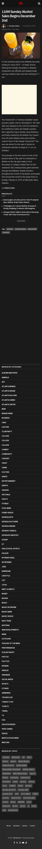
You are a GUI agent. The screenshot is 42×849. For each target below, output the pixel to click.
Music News (7, 612)
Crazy (4, 463)
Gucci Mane (25, 794)
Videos (5, 733)
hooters (6, 798)
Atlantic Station (28, 769)
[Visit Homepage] (21, 3)
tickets (5, 706)
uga (4, 810)
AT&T (29, 757)
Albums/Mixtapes (9, 373)
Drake (15, 781)
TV (3, 715)
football (12, 785)
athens (5, 761)
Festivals (6, 495)
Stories (5, 688)
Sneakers (6, 675)
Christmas (6, 781)
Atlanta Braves (9, 386)
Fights (5, 499)
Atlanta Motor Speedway (11, 769)
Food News (6, 508)
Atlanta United (9, 404)
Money (4, 594)
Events (5, 485)
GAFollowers (17, 838)
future (20, 785)
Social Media (7, 679)
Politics (5, 661)
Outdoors (6, 639)
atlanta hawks (21, 765)
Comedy (5, 450)
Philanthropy (8, 652)
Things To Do (7, 702)
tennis (22, 806)
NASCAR (21, 802)
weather (5, 742)
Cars (4, 422)
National (6, 625)
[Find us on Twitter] (17, 842)
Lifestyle (6, 576)
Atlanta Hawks (8, 400)
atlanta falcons (8, 765)
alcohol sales (20, 229)
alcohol (10, 229)
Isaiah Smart (16, 798)
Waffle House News (10, 738)
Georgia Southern (10, 522)
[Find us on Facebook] (14, 842)
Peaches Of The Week (11, 643)
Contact (32, 826)
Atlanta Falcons (9, 395)
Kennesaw (6, 571)
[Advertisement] (19, 99)
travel (34, 806)
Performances (8, 648)
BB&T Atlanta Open (20, 773)
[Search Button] (39, 3)
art (23, 757)
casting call (25, 777)
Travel (5, 711)
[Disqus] (21, 270)
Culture (5, 472)
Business (6, 418)
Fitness (5, 504)
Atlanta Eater (10, 188)
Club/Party (7, 431)
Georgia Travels (9, 531)
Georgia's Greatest (10, 535)
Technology (7, 697)
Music (4, 603)
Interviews (6, 562)
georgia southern (9, 790)
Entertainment (9, 481)
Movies (5, 598)
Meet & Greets (8, 589)
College (5, 436)
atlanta (13, 761)
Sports (5, 684)
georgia (28, 785)
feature (31, 781)
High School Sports (11, 549)
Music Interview (9, 607)
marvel (5, 802)
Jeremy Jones (14, 26)
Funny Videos (7, 513)
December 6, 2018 (29, 26)
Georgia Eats (7, 517)
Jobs (4, 567)
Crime (4, 468)
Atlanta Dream (8, 391)
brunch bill (32, 229)
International (8, 558)
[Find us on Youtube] (23, 842)
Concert (6, 458)
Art (3, 382)
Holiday (5, 553)
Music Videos (7, 616)
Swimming (6, 693)
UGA (3, 720)
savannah (6, 806)
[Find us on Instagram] (20, 842)
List (3, 580)
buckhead (14, 777)
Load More (21, 221)
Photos (5, 657)
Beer (4, 409)
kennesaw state (29, 798)
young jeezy (13, 810)
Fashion (5, 490)
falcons (23, 781)
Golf (16, 794)
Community (7, 454)
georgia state (23, 790)
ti (28, 806)
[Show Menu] (3, 3)
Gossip (5, 540)
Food (5, 785)
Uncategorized (8, 724)
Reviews (5, 666)
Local (4, 585)
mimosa (6, 232)
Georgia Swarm (8, 526)
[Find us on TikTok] (26, 842)
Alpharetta (15, 757)
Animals (5, 377)
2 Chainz (6, 757)
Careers (24, 826)
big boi (32, 773)
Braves (5, 777)
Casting (5, 427)
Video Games (7, 729)
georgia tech (7, 794)
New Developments (10, 630)
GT (3, 544)
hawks (35, 794)
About (9, 826)
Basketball (6, 773)
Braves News (7, 413)
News (4, 634)
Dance (4, 477)
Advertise (16, 826)
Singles (5, 670)
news (29, 802)
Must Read (6, 621)
